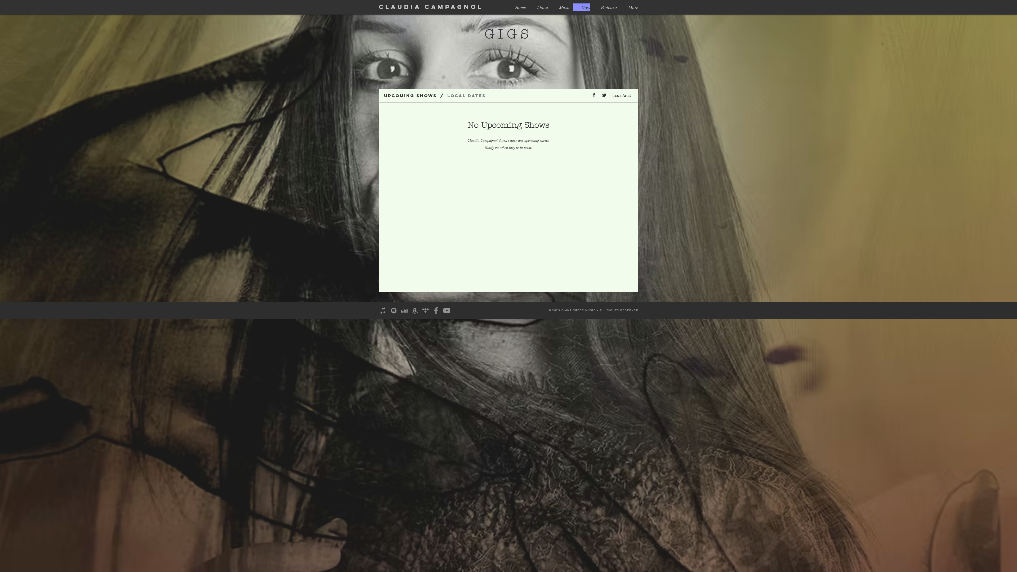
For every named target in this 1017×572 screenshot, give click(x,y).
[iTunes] (383, 310)
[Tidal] (425, 310)
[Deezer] (404, 310)
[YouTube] (446, 310)
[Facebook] (436, 310)
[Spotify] (393, 310)
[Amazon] (415, 310)
